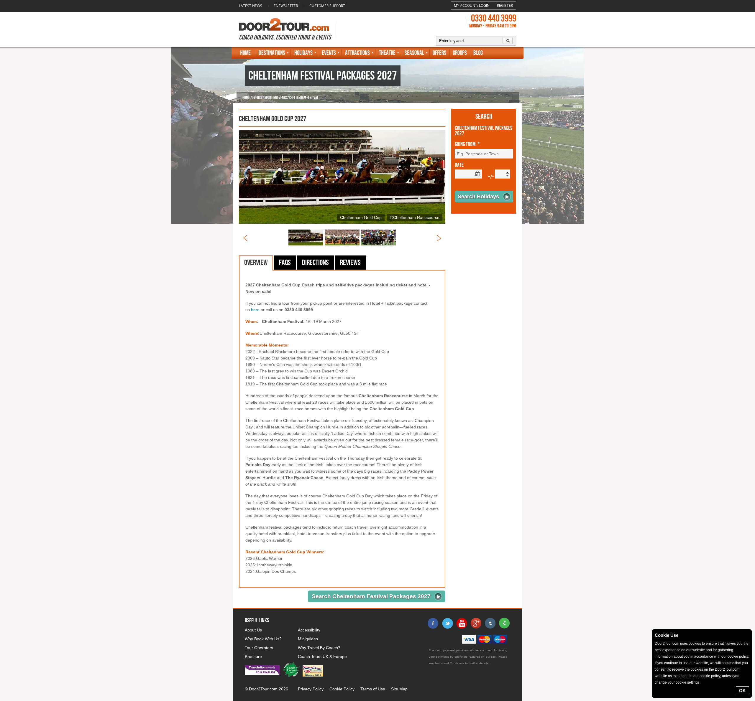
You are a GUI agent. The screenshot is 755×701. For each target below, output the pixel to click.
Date (459, 165)
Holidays (303, 53)
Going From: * (467, 144)
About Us (253, 630)
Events (329, 53)
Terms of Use (372, 689)
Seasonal (414, 53)
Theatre (387, 53)
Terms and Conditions (449, 663)
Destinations (272, 53)
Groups (460, 53)
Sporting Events (276, 97)
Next (439, 238)
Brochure (253, 656)
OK (742, 690)
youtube (461, 623)
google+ (475, 623)
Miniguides (308, 638)
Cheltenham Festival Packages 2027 (483, 131)
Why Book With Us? (263, 638)
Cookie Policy (341, 689)
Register (505, 5)
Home (245, 53)
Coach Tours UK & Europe (322, 656)
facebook (433, 623)
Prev (245, 238)
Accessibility (309, 630)
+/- (491, 177)
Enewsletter (286, 5)
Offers (439, 53)
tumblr (489, 623)
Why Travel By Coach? (319, 647)
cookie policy (738, 656)
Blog (478, 53)
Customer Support (327, 5)
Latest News (250, 5)
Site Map (399, 689)
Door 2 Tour (284, 24)
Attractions (357, 53)
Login (484, 5)
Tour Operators (259, 647)
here (255, 309)
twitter (447, 623)
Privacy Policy (311, 689)
